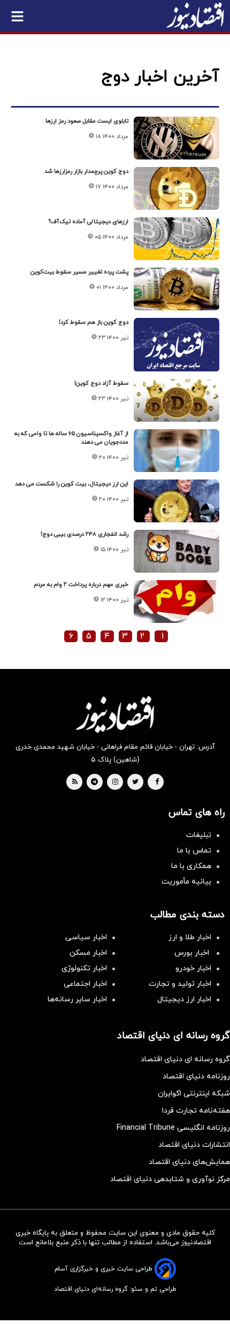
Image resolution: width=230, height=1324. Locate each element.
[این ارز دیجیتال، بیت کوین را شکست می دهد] (176, 501)
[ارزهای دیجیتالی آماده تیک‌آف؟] (176, 238)
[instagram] (115, 782)
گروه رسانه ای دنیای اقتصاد (185, 1059)
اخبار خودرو (193, 968)
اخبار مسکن (88, 953)
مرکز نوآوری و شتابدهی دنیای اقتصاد (170, 1179)
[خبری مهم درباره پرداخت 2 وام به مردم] (176, 601)
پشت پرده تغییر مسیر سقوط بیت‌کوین (79, 272)
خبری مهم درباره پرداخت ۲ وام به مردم (81, 584)
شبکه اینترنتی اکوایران (194, 1094)
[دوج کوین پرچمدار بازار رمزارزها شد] (176, 188)
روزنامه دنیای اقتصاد (196, 1076)
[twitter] (135, 782)
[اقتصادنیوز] (115, 714)
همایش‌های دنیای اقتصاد (189, 1162)
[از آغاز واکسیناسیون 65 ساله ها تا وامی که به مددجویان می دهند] (176, 450)
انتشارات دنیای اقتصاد (194, 1145)
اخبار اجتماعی (85, 984)
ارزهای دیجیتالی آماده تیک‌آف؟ (88, 221)
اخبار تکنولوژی (84, 968)
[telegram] (94, 782)
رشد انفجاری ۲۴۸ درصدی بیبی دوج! (84, 534)
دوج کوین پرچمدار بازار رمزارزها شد (86, 171)
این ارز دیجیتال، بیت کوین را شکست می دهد (71, 484)
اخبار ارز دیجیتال (184, 999)
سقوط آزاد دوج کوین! (101, 383)
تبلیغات (198, 835)
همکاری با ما (191, 866)
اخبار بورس (192, 953)
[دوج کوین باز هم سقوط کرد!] (176, 350)
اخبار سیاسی (86, 937)
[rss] (75, 782)
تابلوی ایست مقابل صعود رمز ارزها (86, 121)
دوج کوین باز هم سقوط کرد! (93, 322)
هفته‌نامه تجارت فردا (196, 1111)
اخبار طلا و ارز (189, 937)
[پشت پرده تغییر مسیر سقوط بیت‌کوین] (176, 289)
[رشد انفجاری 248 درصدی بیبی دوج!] (176, 551)
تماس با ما (194, 851)
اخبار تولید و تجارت (180, 984)
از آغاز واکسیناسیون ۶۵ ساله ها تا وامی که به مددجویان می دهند (71, 437)
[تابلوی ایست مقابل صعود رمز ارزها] (176, 138)
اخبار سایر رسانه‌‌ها (77, 999)
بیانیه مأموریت (186, 882)
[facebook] (157, 782)
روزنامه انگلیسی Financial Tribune (173, 1128)
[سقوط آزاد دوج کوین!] (176, 400)
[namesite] (195, 16)
